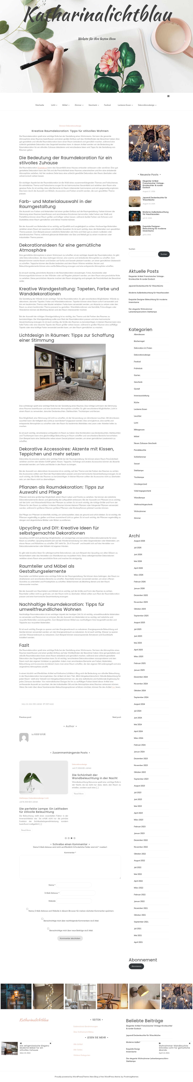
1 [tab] (66, 838)
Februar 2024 (139, 745)
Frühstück (138, 368)
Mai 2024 (138, 724)
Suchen (132, 249)
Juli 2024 (137, 711)
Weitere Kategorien (81, 1055)
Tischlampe (139, 477)
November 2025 (141, 602)
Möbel (64, 105)
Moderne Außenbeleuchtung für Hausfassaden (155, 213)
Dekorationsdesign (146, 105)
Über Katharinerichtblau (83, 1032)
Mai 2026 (138, 561)
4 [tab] (74, 838)
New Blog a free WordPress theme (105, 1076)
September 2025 (141, 615)
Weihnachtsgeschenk (143, 504)
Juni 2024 (138, 717)
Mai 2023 (138, 806)
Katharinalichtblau (96, 14)
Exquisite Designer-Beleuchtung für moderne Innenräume (154, 228)
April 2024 (138, 731)
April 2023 (138, 813)
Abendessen (139, 334)
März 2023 (138, 820)
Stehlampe (139, 470)
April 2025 (138, 649)
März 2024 (138, 738)
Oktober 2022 (140, 854)
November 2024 (141, 683)
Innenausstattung (141, 395)
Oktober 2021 (140, 915)
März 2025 (138, 656)
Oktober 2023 (140, 772)
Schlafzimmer (140, 457)
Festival (107, 105)
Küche (136, 402)
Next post (117, 717)
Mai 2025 (138, 643)
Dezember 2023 (141, 758)
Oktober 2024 (140, 690)
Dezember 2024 (141, 677)
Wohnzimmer (140, 511)
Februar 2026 (139, 581)
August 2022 (139, 860)
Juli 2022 (137, 867)
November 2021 (141, 908)
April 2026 (138, 568)
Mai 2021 (138, 935)
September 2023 (141, 779)
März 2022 (138, 888)
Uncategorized (140, 484)
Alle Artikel (78, 1044)
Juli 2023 (137, 792)
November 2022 (141, 847)
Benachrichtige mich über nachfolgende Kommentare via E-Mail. (71, 921)
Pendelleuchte (140, 450)
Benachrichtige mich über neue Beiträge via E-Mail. (71, 930)
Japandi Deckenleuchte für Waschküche (155, 198)
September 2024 (141, 697)
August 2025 (139, 622)
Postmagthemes (131, 1076)
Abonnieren (136, 966)
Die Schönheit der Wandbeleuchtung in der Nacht (42, 776)
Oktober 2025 (140, 609)
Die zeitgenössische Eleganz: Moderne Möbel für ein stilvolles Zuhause (34, 1048)
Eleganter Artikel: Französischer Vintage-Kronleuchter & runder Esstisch (153, 184)
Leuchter (137, 416)
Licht (53, 105)
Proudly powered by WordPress (68, 1076)
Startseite (39, 105)
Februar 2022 (139, 894)
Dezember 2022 (141, 840)
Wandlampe (139, 497)
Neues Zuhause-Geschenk (145, 443)
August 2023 (139, 786)
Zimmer (78, 105)
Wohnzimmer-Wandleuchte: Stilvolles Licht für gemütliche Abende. (174, 1048)
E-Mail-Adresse (52, 893)
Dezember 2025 (141, 595)
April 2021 (138, 942)
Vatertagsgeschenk (142, 491)
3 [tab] (71, 838)
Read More (26, 793)
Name (52, 885)
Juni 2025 (138, 636)
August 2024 (139, 704)
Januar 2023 (139, 833)
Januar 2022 (139, 901)
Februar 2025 (139, 663)
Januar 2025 (139, 670)
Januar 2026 (139, 588)
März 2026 (138, 575)
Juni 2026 (138, 554)
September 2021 (141, 922)
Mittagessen (139, 429)
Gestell (137, 389)
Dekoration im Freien (96, 798)
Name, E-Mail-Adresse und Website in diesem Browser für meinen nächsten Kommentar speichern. (71, 911)
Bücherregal (139, 341)
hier (113, 687)
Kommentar (70, 852)
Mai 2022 (138, 874)
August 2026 (139, 541)
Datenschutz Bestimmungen (85, 1026)
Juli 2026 (137, 547)
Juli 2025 (137, 629)
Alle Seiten (77, 1050)
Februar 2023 (139, 826)
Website (52, 901)
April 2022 (138, 881)
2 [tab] (68, 838)
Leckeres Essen (124, 105)
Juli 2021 (137, 928)
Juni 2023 (138, 799)
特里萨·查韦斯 (40, 734)
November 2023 (141, 765)
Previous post (25, 717)
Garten (137, 375)
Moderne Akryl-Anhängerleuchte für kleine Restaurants (96, 810)
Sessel (137, 463)
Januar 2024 (139, 752)
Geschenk (93, 105)
